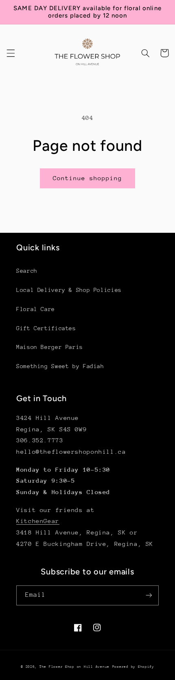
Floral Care (35, 309)
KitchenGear (37, 520)
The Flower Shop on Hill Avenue (74, 667)
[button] (10, 53)
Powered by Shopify (133, 667)
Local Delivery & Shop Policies (69, 290)
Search (26, 270)
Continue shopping (87, 177)
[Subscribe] (149, 595)
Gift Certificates (46, 328)
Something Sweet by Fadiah (60, 366)
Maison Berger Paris (49, 347)
